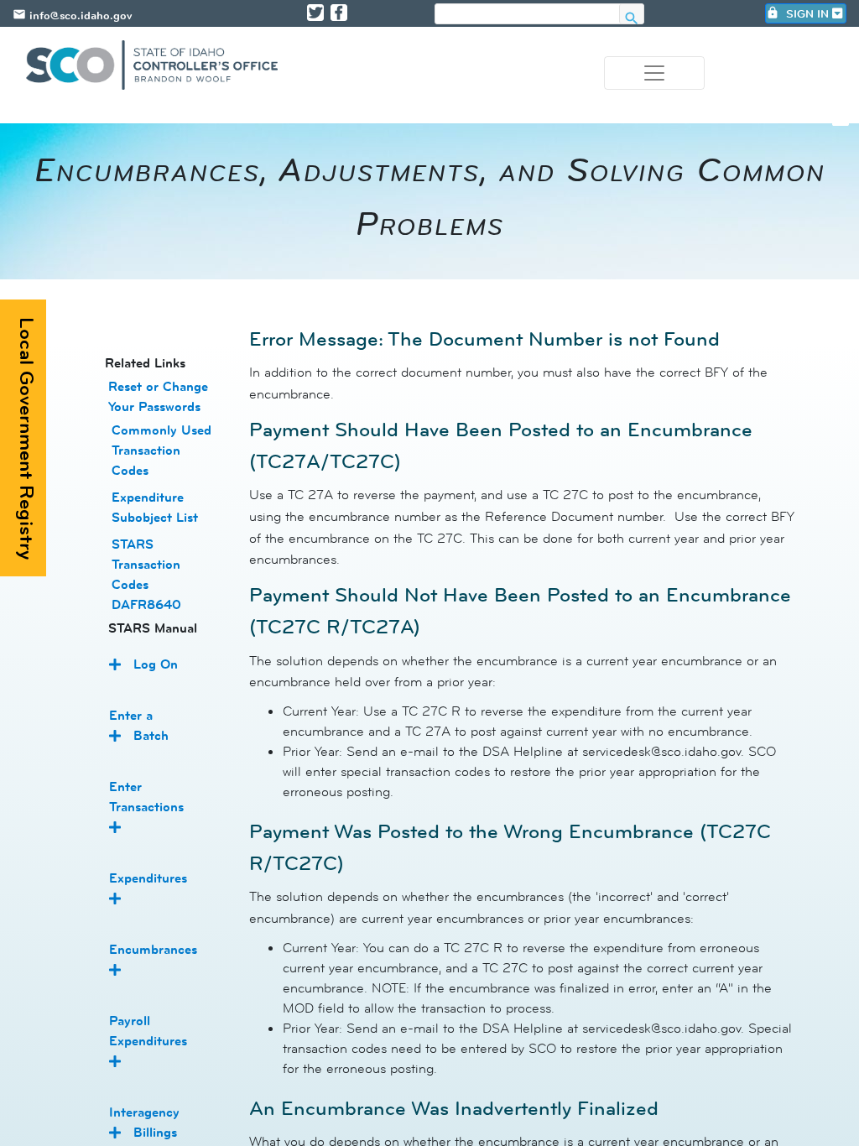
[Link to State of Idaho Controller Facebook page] (339, 12)
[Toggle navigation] (654, 73)
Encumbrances (153, 949)
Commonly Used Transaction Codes (161, 450)
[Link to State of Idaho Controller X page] (315, 12)
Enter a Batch (139, 725)
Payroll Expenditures (148, 1031)
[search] (526, 14)
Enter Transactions (146, 796)
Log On (155, 664)
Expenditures (148, 878)
